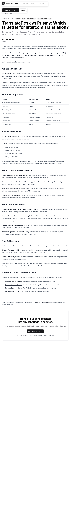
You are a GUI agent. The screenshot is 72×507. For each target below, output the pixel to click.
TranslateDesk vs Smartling (14, 291)
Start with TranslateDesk (42, 302)
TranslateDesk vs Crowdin (13, 285)
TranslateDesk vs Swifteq (13, 282)
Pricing (33, 3)
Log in (23, 10)
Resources (41, 3)
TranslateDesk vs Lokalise (13, 288)
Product (25, 3)
